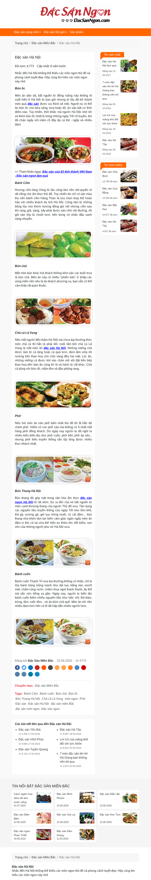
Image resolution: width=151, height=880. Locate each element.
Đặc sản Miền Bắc (44, 43)
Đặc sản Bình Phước (64, 795)
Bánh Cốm (31, 693)
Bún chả (61, 693)
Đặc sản (20, 703)
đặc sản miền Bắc (62, 703)
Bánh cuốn (47, 693)
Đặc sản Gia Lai (66, 814)
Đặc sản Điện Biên (21, 816)
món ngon (71, 698)
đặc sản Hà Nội (55, 348)
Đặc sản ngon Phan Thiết (22, 833)
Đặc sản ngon (50, 708)
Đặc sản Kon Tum (110, 814)
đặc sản (33, 103)
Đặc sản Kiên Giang (64, 833)
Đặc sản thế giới (54, 32)
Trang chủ (21, 43)
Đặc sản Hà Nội (38, 703)
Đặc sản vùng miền (26, 32)
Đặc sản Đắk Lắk (110, 793)
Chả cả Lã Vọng (52, 698)
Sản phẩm (76, 32)
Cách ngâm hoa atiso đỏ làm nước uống (23, 798)
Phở (82, 698)
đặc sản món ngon (27, 708)
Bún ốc (73, 693)
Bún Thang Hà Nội (27, 698)
